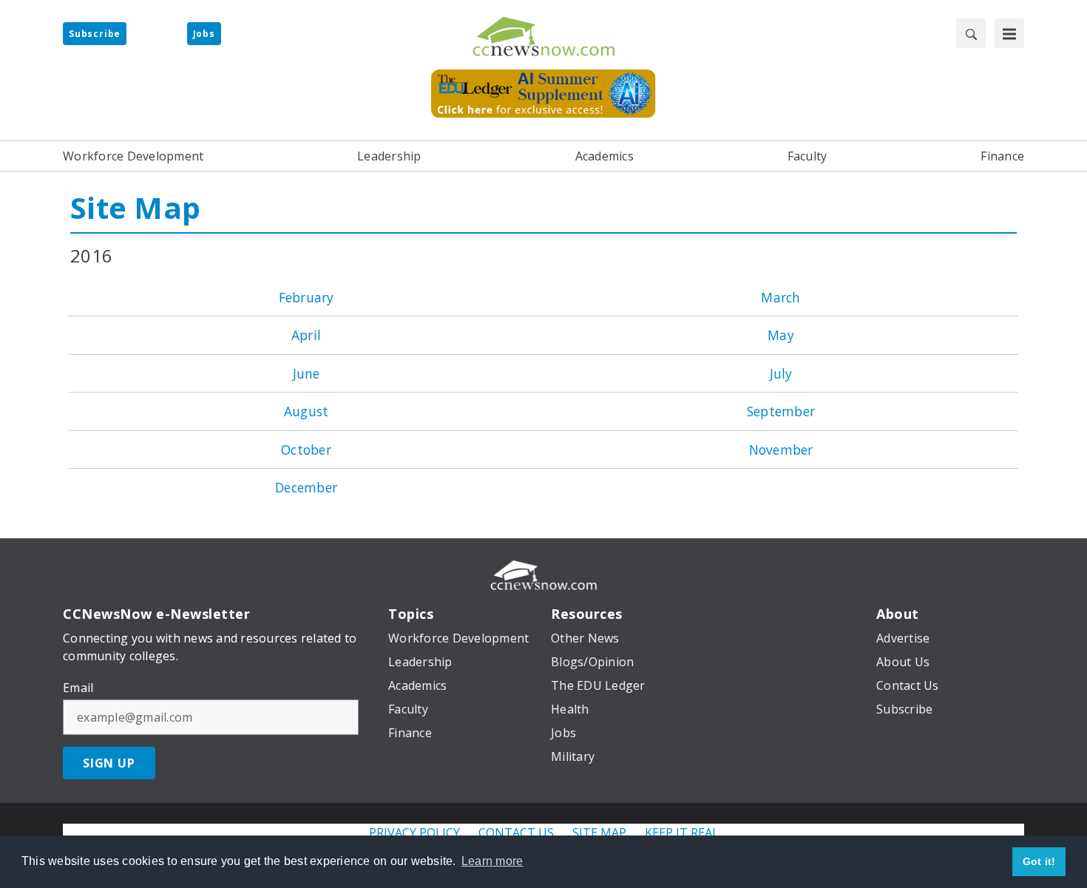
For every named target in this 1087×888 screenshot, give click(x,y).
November (781, 449)
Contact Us (516, 832)
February (306, 297)
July (781, 373)
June (306, 373)
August (306, 411)
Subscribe (95, 33)
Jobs (204, 33)
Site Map (135, 207)
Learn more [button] (492, 861)
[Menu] (1009, 33)
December (306, 487)
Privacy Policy (414, 832)
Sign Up (109, 763)
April (306, 335)
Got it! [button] (1039, 861)
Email (78, 688)
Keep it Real (682, 832)
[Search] (971, 33)
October (306, 449)
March (780, 297)
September (781, 411)
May (781, 335)
